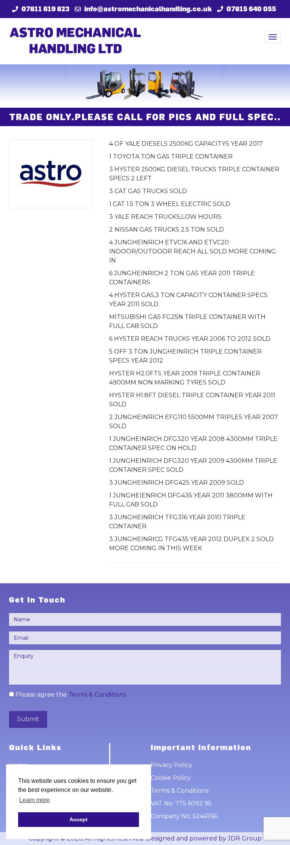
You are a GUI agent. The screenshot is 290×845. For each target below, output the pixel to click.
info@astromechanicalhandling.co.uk (148, 9)
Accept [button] (78, 819)
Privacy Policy (171, 765)
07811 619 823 (45, 9)
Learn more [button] (34, 800)
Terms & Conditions (97, 694)
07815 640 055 (251, 9)
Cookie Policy (171, 777)
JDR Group (245, 838)
